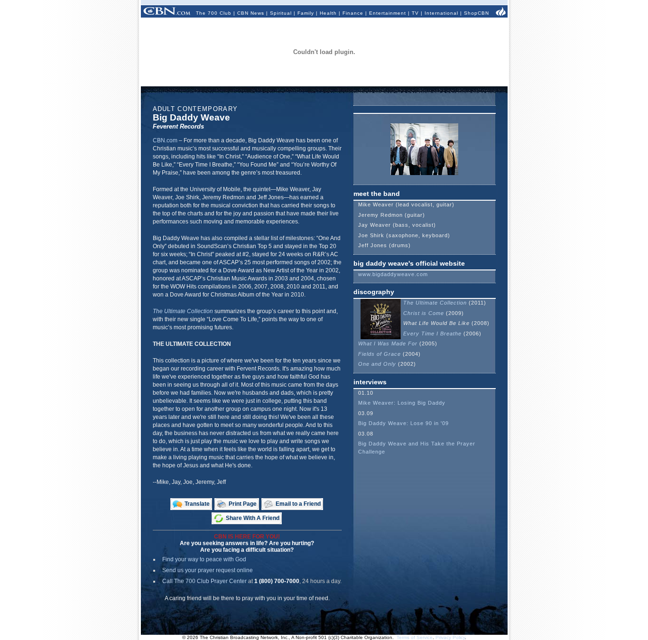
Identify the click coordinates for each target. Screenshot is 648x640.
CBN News (250, 13)
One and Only (377, 364)
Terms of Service (415, 637)
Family (305, 13)
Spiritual (281, 13)
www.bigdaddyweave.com (393, 274)
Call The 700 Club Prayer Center (204, 581)
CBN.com (165, 140)
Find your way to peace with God (204, 559)
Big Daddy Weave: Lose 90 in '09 (403, 423)
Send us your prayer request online (207, 570)
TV (415, 13)
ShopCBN (476, 13)
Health (328, 13)
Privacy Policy (450, 637)
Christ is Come (423, 313)
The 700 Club (213, 13)
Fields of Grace (379, 354)
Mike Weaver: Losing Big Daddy (401, 403)
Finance (353, 13)
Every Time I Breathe (432, 333)
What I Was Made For (387, 343)
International (441, 13)
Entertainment (387, 13)
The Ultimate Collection (183, 311)
